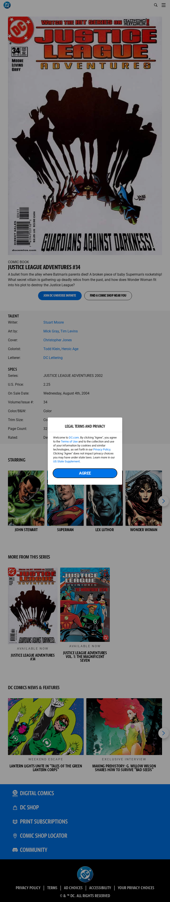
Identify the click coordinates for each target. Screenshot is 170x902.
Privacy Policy (101, 449)
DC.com (74, 437)
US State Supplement (66, 461)
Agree (85, 473)
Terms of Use (69, 441)
